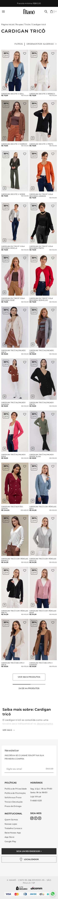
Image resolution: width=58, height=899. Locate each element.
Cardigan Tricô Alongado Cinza (41, 351)
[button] (53, 11)
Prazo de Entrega (13, 806)
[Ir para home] (29, 11)
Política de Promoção (15, 793)
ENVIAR (49, 769)
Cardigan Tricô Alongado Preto (41, 403)
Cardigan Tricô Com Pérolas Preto (14, 612)
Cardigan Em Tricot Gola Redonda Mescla (13, 247)
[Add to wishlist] (24, 53)
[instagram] (31, 818)
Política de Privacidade (16, 789)
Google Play (10, 841)
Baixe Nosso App (13, 832)
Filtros (19, 44)
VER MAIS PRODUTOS (29, 677)
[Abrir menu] (3, 11)
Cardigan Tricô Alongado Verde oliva (41, 455)
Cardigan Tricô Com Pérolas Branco (14, 560)
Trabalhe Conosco (13, 828)
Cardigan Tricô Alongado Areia (13, 351)
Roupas (19, 24)
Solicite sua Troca (13, 797)
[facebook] (35, 818)
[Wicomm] (36, 888)
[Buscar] (46, 11)
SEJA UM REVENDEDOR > (29, 851)
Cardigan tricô (39, 24)
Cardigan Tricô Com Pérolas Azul (42, 508)
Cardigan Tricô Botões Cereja (12, 508)
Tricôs (27, 24)
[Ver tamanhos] (4, 88)
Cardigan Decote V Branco (42, 94)
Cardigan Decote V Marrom (14, 144)
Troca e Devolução (14, 802)
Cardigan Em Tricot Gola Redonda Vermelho (41, 299)
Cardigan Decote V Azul (12, 94)
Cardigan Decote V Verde (13, 194)
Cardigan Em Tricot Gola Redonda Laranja (41, 195)
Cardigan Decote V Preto (41, 144)
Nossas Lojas (11, 824)
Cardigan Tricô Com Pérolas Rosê (42, 612)
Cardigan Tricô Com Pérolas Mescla (42, 560)
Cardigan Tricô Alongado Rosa (13, 455)
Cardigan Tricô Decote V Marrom (41, 664)
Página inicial (7, 24)
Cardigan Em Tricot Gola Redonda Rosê (13, 299)
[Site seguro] (22, 888)
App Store (9, 837)
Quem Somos (11, 819)
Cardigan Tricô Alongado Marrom (13, 403)
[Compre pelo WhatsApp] (53, 894)
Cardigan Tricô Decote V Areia (12, 664)
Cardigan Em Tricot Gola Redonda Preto (41, 247)
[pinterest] (39, 818)
